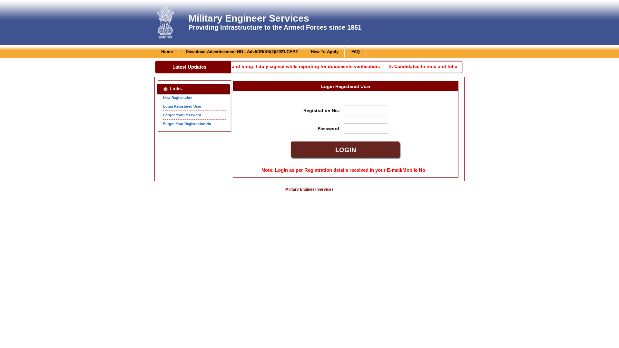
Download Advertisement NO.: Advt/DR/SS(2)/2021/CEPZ (242, 51)
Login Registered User (182, 106)
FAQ (355, 51)
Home (167, 51)
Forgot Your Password (182, 115)
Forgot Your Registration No (187, 124)
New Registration (177, 98)
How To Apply (325, 51)
